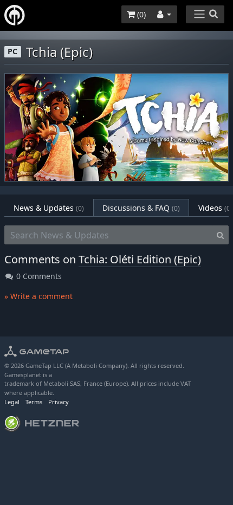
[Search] (220, 235)
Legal (12, 402)
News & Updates (49, 208)
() (140, 14)
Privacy (58, 402)
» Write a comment (38, 296)
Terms (33, 402)
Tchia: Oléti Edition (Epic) (140, 259)
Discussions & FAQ (141, 208)
